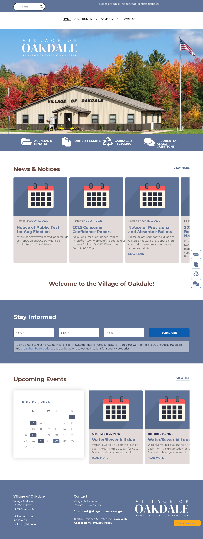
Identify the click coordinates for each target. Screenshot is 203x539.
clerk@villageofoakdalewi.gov (102, 511)
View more (182, 167)
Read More (136, 253)
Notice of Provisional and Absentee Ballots (150, 229)
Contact (130, 19)
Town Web (119, 519)
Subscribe (169, 332)
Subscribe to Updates (39, 348)
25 (41, 441)
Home (67, 19)
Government (84, 19)
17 (33, 435)
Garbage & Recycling (123, 142)
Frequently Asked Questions (167, 143)
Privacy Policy (102, 522)
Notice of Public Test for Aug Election (38, 229)
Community (109, 19)
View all (183, 378)
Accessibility (82, 522)
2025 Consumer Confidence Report (91, 229)
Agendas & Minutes (43, 142)
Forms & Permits (87, 140)
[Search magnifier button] (41, 6)
